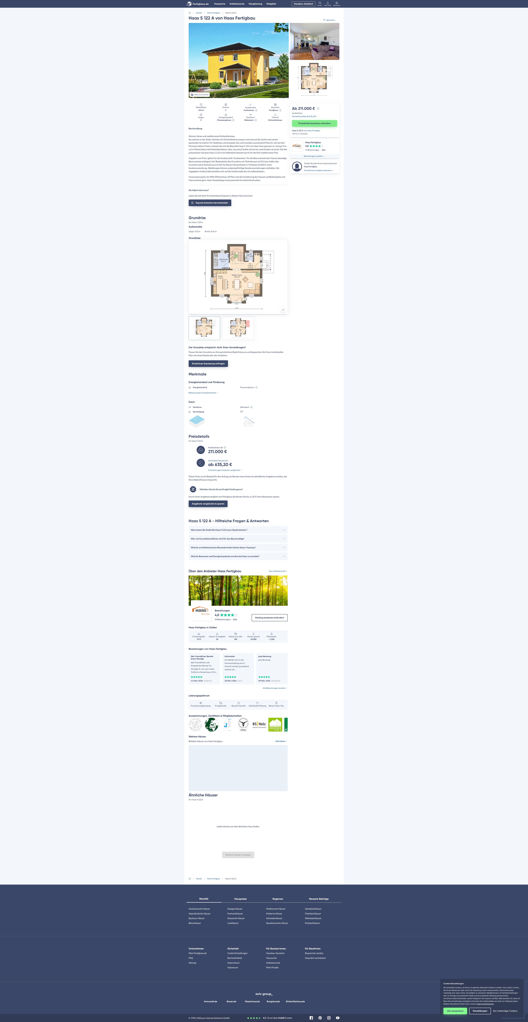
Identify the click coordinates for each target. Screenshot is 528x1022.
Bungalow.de (273, 1001)
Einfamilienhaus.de (295, 1001)
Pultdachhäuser (312, 923)
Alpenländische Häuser (200, 913)
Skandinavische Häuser (277, 923)
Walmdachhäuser (313, 918)
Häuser (199, 13)
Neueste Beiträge (319, 898)
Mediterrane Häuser (275, 908)
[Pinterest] (320, 1017)
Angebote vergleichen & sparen (208, 503)
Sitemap (192, 962)
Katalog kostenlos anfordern (269, 617)
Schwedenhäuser (274, 918)
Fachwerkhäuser (235, 913)
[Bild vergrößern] (283, 310)
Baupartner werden (314, 953)
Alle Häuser (280, 741)
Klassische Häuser (236, 918)
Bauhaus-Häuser (197, 918)
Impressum (232, 967)
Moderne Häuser (274, 913)
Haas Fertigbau (213, 13)
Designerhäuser (234, 908)
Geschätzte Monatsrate (218, 460)
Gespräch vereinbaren (315, 958)
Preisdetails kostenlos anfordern (314, 123)
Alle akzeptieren (455, 1011)
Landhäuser (233, 923)
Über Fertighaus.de (198, 953)
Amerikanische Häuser (199, 908)
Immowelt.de (210, 1001)
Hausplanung (255, 3)
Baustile (203, 898)
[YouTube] (337, 1017)
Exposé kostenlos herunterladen (212, 202)
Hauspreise (240, 898)
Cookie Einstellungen (237, 953)
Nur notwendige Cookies (505, 1011)
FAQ (191, 958)
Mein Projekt (272, 967)
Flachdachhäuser (313, 913)
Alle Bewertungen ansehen (274, 688)
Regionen (278, 898)
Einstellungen (480, 1011)
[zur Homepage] (191, 12)
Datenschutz (233, 962)
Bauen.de (231, 1001)
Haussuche (219, 3)
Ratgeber (271, 3)
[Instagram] (329, 1017)
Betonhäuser (195, 923)
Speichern (330, 20)
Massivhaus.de (252, 1001)
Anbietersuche (237, 3)
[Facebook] (311, 1017)
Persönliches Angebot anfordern (318, 170)
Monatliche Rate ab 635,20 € (304, 116)
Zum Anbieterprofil (277, 571)
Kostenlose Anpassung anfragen (208, 363)
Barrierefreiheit (234, 958)
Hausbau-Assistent (303, 3)
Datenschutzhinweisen (485, 1004)
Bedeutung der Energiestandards (202, 393)
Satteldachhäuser (313, 908)
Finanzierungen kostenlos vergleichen (224, 470)
